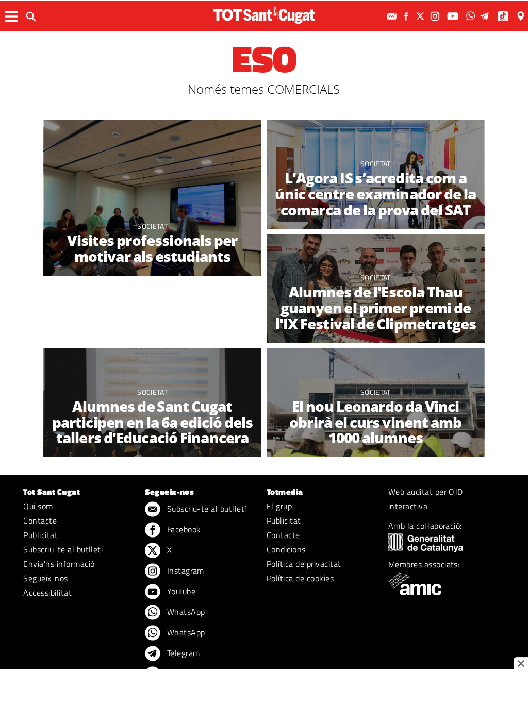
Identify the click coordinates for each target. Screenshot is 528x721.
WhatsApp (184, 612)
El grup (279, 506)
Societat (152, 226)
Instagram (184, 570)
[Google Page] (522, 16)
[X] (422, 16)
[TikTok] (504, 16)
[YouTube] (454, 16)
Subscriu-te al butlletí (63, 549)
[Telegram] (486, 16)
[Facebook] (407, 16)
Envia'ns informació (58, 564)
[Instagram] (436, 16)
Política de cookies (300, 578)
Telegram (182, 653)
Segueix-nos (45, 578)
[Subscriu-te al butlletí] (393, 16)
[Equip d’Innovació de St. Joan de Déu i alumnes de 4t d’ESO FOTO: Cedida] (152, 201)
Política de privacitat (304, 564)
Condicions (286, 549)
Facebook (182, 529)
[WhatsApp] (472, 16)
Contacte (40, 520)
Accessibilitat (47, 592)
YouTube (179, 591)
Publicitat (40, 535)
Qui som (38, 506)
